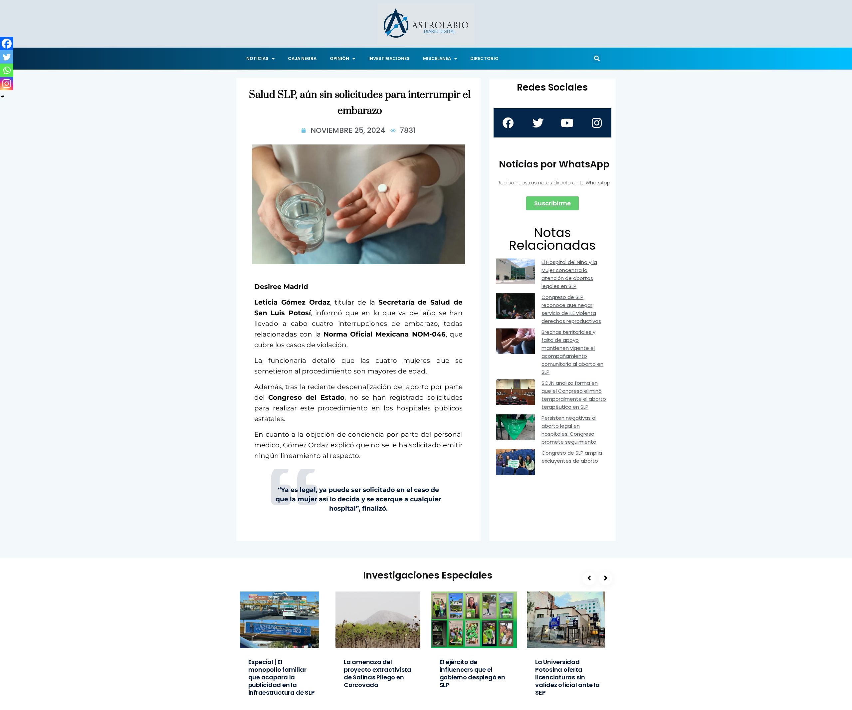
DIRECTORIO (484, 58)
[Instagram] (6, 83)
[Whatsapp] (6, 70)
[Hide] (2, 96)
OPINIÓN (339, 58)
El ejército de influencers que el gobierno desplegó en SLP (472, 673)
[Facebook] (6, 43)
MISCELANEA (437, 58)
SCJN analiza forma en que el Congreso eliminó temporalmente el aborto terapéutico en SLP (573, 394)
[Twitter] (6, 57)
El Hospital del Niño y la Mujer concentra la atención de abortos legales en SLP (569, 274)
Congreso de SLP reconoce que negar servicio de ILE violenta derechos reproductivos (571, 309)
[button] (596, 58)
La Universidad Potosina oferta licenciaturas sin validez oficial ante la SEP (567, 677)
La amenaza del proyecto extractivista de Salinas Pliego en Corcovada (377, 673)
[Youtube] (567, 122)
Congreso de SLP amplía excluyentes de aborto (571, 456)
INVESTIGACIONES (389, 58)
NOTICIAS (257, 58)
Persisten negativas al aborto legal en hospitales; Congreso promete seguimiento (568, 429)
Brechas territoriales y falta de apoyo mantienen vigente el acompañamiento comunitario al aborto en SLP (572, 352)
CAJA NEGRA (302, 58)
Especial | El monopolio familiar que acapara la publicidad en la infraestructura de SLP (281, 677)
